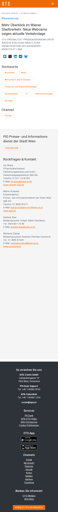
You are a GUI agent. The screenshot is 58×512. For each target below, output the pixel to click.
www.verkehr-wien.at (13, 185)
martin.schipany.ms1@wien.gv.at (27, 207)
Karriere (29, 479)
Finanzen (29, 466)
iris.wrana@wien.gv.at (21, 181)
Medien (29, 476)
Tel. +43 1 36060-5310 (29, 389)
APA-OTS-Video (29, 419)
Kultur (29, 473)
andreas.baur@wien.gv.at (23, 227)
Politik (29, 460)
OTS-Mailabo (29, 496)
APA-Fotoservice (29, 422)
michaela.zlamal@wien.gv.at (24, 243)
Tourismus (29, 482)
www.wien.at (9, 211)
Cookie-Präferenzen (29, 425)
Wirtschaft (29, 463)
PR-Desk (29, 415)
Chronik (29, 469)
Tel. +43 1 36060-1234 (29, 397)
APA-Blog (29, 499)
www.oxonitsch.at (12, 246)
